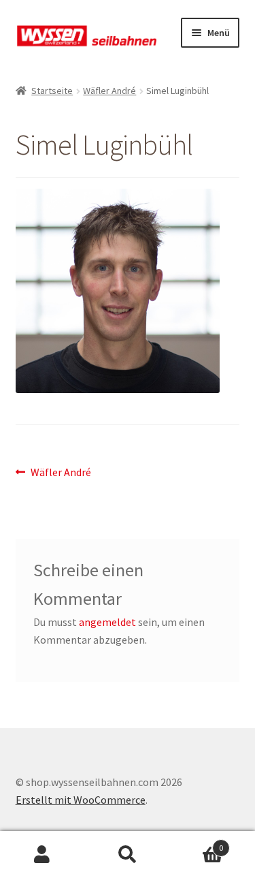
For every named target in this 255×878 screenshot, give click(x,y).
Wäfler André (109, 90)
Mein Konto (42, 855)
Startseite (52, 90)
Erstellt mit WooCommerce (81, 799)
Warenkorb (196, 843)
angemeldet (107, 622)
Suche (127, 855)
